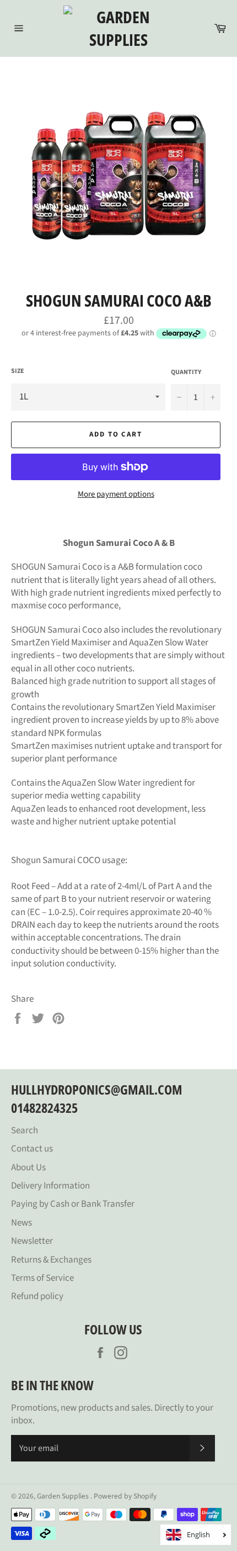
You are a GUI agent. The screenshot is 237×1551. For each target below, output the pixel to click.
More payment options (116, 494)
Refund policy (37, 1296)
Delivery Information (50, 1185)
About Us (28, 1167)
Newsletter (32, 1241)
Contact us (32, 1148)
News (21, 1222)
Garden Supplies (63, 1496)
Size (17, 371)
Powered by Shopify (125, 1496)
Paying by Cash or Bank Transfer (72, 1204)
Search (24, 1130)
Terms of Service (42, 1278)
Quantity (186, 372)
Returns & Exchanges (51, 1259)
